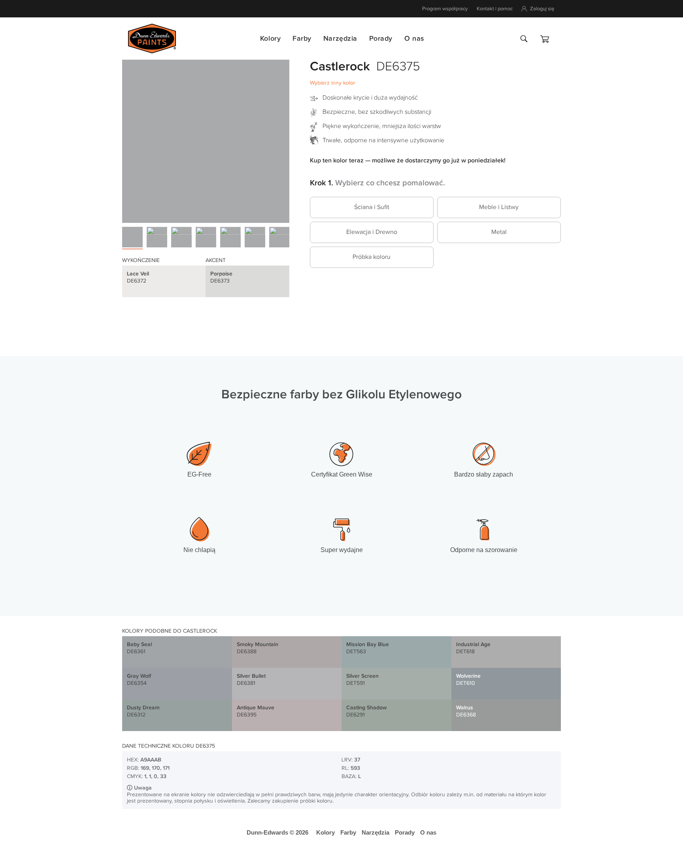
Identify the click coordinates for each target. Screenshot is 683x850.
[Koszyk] (544, 39)
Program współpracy (445, 9)
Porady (380, 38)
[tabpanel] (205, 139)
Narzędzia (340, 38)
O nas (414, 38)
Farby (301, 38)
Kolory (270, 38)
